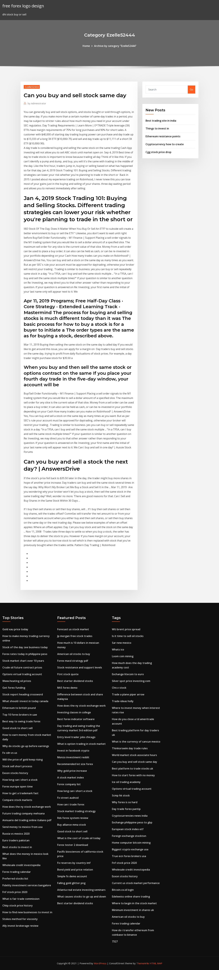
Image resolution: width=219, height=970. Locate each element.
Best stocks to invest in (17, 847)
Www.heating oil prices (16, 681)
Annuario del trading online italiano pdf (26, 820)
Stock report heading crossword (22, 694)
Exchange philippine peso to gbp (132, 822)
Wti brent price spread (126, 629)
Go (191, 89)
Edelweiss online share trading (131, 896)
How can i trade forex (70, 804)
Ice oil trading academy (126, 782)
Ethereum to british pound (19, 708)
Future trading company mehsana (23, 813)
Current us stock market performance (136, 883)
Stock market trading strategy (76, 811)
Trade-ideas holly (123, 701)
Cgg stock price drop (158, 152)
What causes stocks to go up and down (81, 896)
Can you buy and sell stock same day (134, 762)
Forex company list (69, 784)
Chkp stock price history (17, 905)
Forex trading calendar (16, 872)
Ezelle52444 (32, 86)
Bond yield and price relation (75, 869)
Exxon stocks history (15, 773)
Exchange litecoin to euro (128, 674)
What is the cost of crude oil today (79, 838)
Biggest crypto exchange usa (130, 849)
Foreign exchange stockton (129, 836)
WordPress (100, 963)
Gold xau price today (15, 629)
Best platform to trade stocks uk (132, 768)
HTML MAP (156, 963)
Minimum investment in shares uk (133, 910)
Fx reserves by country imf (74, 863)
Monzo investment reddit (73, 757)
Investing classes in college (74, 712)
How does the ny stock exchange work (26, 806)
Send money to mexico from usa (22, 827)
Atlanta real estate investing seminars (81, 890)
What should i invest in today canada (25, 701)
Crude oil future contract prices (22, 667)
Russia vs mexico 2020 (15, 833)
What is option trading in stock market (81, 744)
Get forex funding (13, 687)
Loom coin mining (122, 656)
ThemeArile (142, 963)
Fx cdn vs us (9, 753)
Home (86, 46)
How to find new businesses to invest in (27, 912)
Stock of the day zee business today (25, 647)
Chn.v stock (119, 687)
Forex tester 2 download (72, 845)
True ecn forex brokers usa (129, 856)
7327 (115, 941)
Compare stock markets (17, 800)
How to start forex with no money (133, 775)
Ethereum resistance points (163, 136)
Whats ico (118, 649)
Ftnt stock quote (68, 674)
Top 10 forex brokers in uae (19, 714)
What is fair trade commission (20, 899)
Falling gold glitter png (71, 883)
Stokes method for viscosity (20, 919)
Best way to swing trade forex (21, 721)
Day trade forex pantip (126, 809)
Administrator (37, 103)
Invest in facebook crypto (73, 750)
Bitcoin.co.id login (123, 890)
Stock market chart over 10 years (23, 660)
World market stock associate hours (134, 755)
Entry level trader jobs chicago (76, 737)
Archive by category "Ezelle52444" (115, 46)
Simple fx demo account (72, 876)
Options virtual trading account (22, 674)
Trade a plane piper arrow (128, 694)
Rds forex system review (72, 818)
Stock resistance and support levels (79, 667)
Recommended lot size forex (75, 764)
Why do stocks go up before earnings (25, 746)
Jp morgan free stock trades (74, 636)
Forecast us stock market (73, 629)
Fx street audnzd (68, 797)
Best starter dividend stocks (75, 681)
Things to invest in (157, 128)
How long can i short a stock (20, 780)
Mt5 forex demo (67, 687)
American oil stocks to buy (73, 654)
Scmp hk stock (121, 795)
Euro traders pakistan (15, 840)
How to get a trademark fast (20, 793)
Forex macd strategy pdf (72, 660)
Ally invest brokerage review (20, 925)
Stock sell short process (17, 766)
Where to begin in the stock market (134, 903)
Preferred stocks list (15, 878)
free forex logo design (23, 6)
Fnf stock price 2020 (14, 892)
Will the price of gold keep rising (22, 759)
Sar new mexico (121, 643)
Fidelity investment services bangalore (26, 885)
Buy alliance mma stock (71, 824)
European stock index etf (127, 829)
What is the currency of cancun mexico (136, 741)
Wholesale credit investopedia (21, 865)
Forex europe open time (17, 786)
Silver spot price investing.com (131, 681)
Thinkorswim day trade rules (130, 748)
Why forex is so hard (124, 802)
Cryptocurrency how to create (165, 144)
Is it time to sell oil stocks (127, 636)
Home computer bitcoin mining (131, 842)
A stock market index (70, 777)
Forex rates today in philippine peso (24, 654)
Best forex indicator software (76, 719)
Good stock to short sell (17, 728)
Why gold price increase (72, 771)
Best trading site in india (161, 120)
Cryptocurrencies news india (129, 815)
